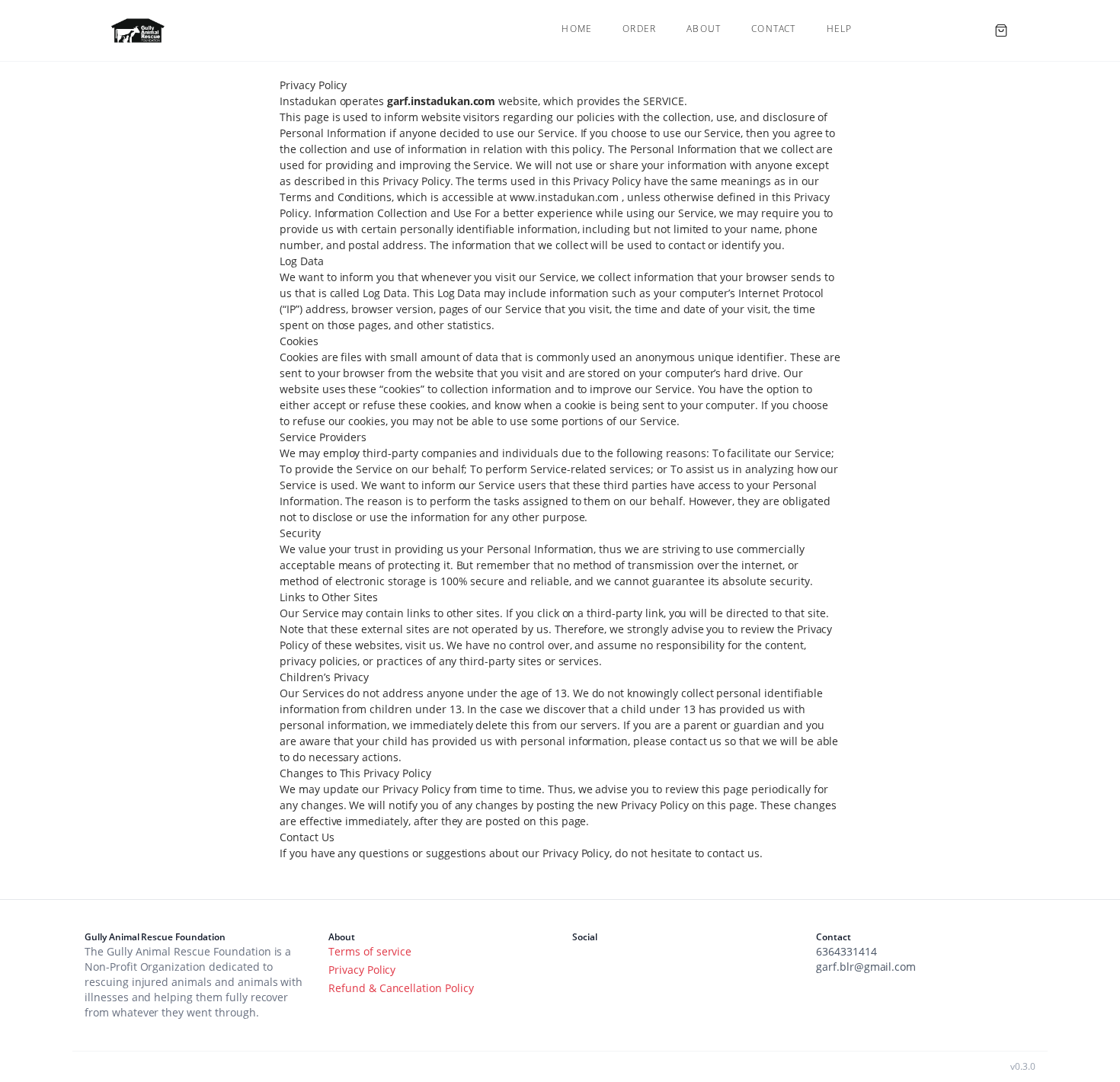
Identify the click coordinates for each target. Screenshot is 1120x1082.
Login (922, 30)
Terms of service (369, 951)
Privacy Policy (361, 969)
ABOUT (703, 29)
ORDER (639, 29)
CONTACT (773, 29)
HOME (577, 29)
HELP (840, 29)
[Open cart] (1001, 30)
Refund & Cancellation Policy (401, 988)
